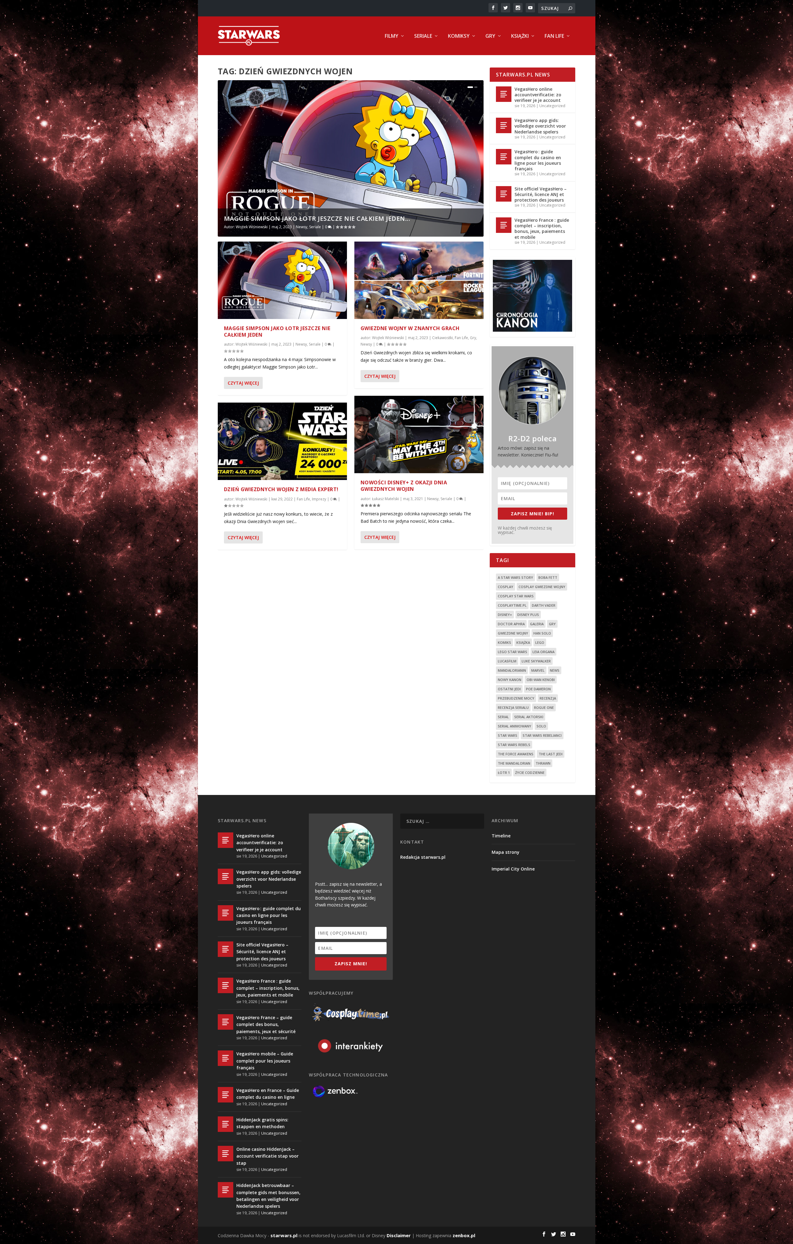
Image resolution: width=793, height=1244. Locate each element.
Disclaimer (399, 1235)
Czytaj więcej (243, 383)
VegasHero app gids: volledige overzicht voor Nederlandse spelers (540, 125)
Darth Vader (543, 605)
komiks (504, 642)
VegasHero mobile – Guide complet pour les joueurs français (264, 1061)
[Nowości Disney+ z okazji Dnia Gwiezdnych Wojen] (419, 434)
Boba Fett (547, 577)
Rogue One (544, 707)
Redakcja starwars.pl (422, 857)
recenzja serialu (513, 707)
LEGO (539, 642)
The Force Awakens (515, 754)
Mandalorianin (512, 670)
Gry (490, 36)
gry (552, 624)
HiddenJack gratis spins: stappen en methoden (262, 1123)
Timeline (501, 836)
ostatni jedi (509, 689)
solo (541, 726)
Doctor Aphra (511, 624)
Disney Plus (528, 614)
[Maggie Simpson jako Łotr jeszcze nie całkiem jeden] (282, 280)
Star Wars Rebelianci (542, 735)
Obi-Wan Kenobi (541, 679)
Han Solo (542, 633)
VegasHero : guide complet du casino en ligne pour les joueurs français (538, 160)
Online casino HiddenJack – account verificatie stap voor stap (267, 1156)
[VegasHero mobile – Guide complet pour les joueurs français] (225, 1058)
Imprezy (319, 499)
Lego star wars (512, 651)
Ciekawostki (442, 337)
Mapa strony (505, 852)
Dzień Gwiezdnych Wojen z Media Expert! (281, 489)
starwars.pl (283, 1235)
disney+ (505, 614)
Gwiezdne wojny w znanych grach (410, 328)
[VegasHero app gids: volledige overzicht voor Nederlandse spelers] (503, 125)
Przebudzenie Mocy (516, 698)
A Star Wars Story (515, 577)
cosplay (505, 586)
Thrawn (543, 763)
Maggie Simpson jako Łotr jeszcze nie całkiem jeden (277, 331)
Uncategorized (552, 105)
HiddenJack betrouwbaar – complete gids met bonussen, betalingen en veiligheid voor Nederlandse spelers (268, 1195)
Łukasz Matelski (385, 498)
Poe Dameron (538, 689)
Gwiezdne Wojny (513, 633)
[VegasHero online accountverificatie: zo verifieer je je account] (503, 94)
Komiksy (459, 36)
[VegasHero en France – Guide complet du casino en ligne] (225, 1094)
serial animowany (514, 726)
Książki (520, 36)
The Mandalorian (514, 763)
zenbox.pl (464, 1235)
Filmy (391, 36)
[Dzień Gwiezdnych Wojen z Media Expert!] (282, 441)
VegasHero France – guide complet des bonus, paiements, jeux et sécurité (266, 1024)
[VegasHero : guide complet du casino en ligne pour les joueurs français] (503, 156)
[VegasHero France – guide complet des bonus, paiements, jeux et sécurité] (225, 1022)
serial (503, 716)
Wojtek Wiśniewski (252, 226)
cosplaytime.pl (512, 605)
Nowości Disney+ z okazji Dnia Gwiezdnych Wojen (404, 485)
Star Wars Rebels (514, 744)
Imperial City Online (513, 869)
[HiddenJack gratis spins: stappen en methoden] (225, 1124)
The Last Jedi (551, 754)
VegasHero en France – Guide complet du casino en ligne (267, 1093)
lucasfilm (507, 661)
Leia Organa (543, 651)
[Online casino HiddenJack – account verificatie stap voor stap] (225, 1153)
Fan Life (554, 36)
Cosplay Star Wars (516, 596)
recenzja (548, 698)
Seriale (423, 36)
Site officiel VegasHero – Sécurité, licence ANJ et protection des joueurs (541, 194)
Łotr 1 (504, 772)
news (554, 670)
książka (523, 642)
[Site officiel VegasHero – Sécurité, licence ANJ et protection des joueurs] (503, 194)
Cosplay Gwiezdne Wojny (542, 586)
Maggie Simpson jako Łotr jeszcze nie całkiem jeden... (317, 218)
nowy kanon (509, 679)
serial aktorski (528, 716)
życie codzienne (530, 772)
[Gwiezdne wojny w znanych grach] (419, 280)
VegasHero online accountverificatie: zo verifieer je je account (538, 94)
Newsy (301, 226)
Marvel (538, 670)
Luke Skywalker (536, 661)
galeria (537, 624)
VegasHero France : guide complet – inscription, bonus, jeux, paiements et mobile (542, 228)
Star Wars (507, 735)
